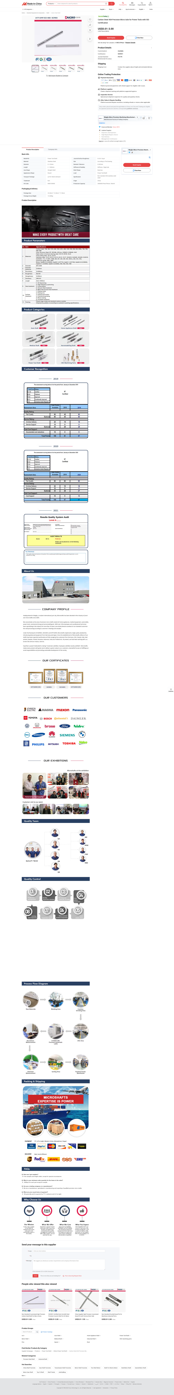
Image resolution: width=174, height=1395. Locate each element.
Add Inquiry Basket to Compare (58, 76)
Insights (133, 1382)
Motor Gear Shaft (28, 1372)
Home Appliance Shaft (93, 1335)
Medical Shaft (58, 1339)
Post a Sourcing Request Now (72, 1276)
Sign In (101, 141)
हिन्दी (111, 1384)
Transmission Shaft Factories (63, 1368)
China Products (51, 1382)
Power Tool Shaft (124, 1335)
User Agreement (97, 1388)
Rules (151, 9)
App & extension (130, 9)
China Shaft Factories (29, 1368)
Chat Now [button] (140, 38)
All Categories (28, 9)
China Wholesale (79, 1382)
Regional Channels (108, 1382)
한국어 (101, 1384)
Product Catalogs (47, 1332)
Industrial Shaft (91, 1339)
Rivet (88, 1342)
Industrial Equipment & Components (35, 13)
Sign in (150, 5)
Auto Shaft (57, 1335)
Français (63, 1384)
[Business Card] (149, 157)
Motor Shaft (25, 1339)
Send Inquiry (111, 38)
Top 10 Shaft (40, 1372)
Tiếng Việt (128, 1384)
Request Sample (130, 42)
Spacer (56, 1342)
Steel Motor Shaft (126, 1368)
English (44, 1384)
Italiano (78, 1384)
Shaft (47, 13)
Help (120, 9)
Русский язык (70, 1384)
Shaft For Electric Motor (111, 1368)
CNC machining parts (126, 1339)
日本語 (106, 1384)
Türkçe (122, 1384)
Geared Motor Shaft (140, 1368)
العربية (96, 1384)
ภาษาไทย (116, 1384)
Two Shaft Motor (95, 1368)
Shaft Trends (51, 1372)
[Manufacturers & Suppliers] (32, 4)
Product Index (118, 1382)
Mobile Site (126, 1382)
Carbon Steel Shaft (55, 13)
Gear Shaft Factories (45, 1368)
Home (23, 13)
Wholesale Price (89, 1382)
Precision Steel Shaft (29, 1359)
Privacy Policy (113, 1388)
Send (35, 1276)
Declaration (106, 1388)
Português (56, 1384)
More (23, 1375)
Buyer (110, 9)
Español (50, 1384)
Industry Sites (98, 1382)
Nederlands (90, 1384)
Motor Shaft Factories (81, 1368)
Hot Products (42, 1382)
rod (23, 1335)
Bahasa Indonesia (137, 1384)
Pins (23, 1342)
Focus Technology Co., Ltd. (75, 1388)
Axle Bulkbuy (62, 1372)
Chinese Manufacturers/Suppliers (65, 1382)
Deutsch (84, 1384)
